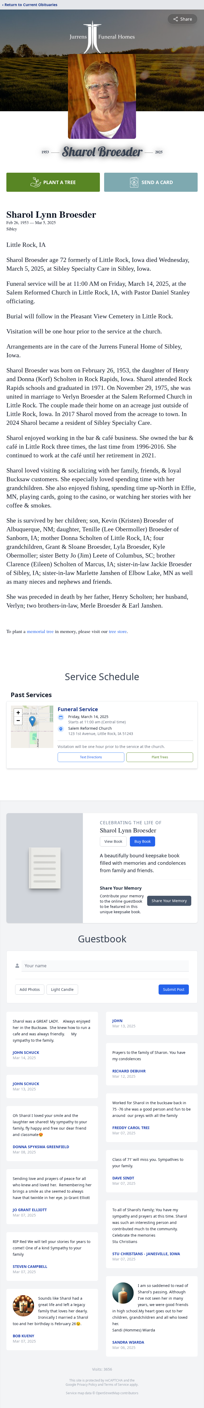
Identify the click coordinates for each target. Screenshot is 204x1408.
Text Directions (91, 757)
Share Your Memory (169, 900)
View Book (113, 841)
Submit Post (173, 989)
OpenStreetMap (108, 1393)
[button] (32, 721)
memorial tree (40, 631)
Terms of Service (116, 1384)
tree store (118, 631)
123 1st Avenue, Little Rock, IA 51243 (100, 733)
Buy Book (142, 841)
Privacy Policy (87, 1384)
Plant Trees (160, 757)
